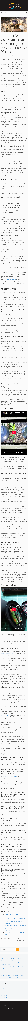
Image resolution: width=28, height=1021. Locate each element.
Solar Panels (8, 942)
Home (2, 988)
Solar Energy (16, 938)
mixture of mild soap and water (9, 776)
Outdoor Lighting (5, 995)
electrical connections (10, 279)
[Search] (17, 949)
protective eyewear (11, 117)
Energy (2, 986)
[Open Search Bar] (26, 12)
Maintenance (10, 938)
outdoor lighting (8, 184)
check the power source (7, 653)
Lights (4, 938)
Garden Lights (15, 940)
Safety (2, 942)
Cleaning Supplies (7, 940)
